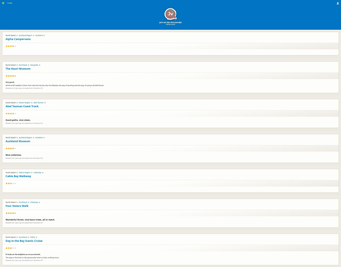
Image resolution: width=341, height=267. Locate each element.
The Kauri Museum (18, 68)
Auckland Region (25, 35)
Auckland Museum (18, 141)
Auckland (39, 35)
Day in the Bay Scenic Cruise (24, 241)
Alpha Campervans (18, 39)
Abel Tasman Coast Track (22, 106)
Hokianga (34, 202)
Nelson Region (24, 102)
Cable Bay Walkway (18, 176)
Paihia (32, 237)
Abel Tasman (39, 102)
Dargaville (34, 65)
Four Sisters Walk (17, 206)
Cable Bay (37, 172)
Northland (23, 65)
